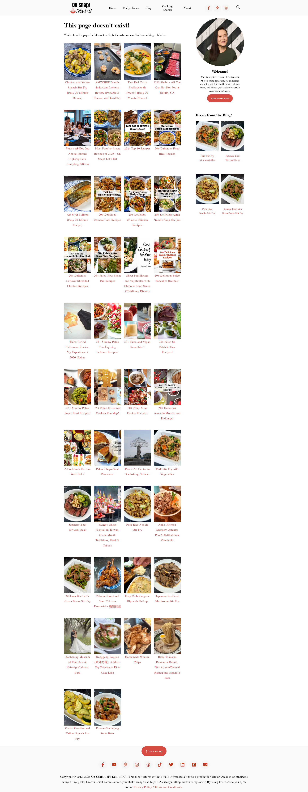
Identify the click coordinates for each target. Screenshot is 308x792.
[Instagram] (226, 8)
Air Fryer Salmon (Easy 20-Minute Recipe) (77, 219)
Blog (148, 8)
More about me (218, 98)
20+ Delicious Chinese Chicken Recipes (137, 219)
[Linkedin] (182, 764)
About (187, 8)
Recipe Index (131, 8)
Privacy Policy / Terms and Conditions (158, 787)
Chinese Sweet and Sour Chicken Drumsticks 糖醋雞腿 (107, 601)
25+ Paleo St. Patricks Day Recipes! (167, 347)
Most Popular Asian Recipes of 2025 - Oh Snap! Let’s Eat (107, 153)
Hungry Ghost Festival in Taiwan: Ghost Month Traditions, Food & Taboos (108, 535)
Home (112, 8)
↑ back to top (154, 751)
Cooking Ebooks (167, 7)
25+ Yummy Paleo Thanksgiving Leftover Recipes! (107, 347)
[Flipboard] (194, 764)
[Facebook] (208, 8)
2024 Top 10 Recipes (137, 148)
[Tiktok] (159, 764)
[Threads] (148, 764)
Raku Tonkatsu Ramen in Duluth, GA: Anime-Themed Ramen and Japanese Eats (167, 667)
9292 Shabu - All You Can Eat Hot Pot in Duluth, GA (167, 87)
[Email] (205, 764)
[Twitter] (171, 764)
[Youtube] (114, 764)
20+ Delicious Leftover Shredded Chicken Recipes (77, 280)
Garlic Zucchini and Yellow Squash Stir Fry (77, 733)
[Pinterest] (217, 8)
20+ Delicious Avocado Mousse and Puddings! (167, 413)
